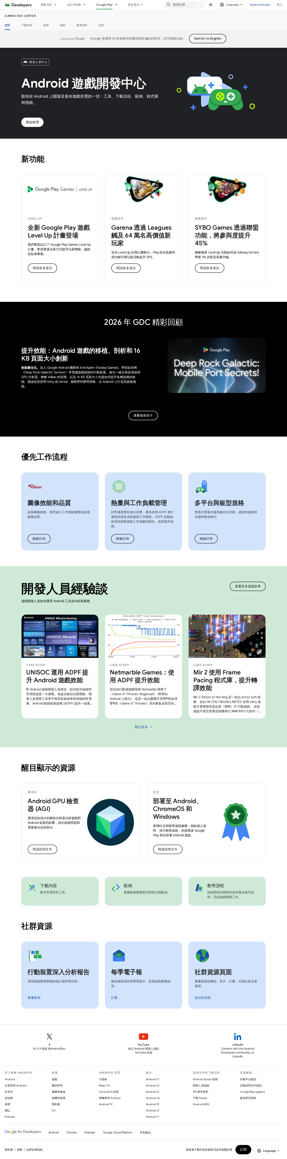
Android (10, 1079)
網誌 (7, 1110)
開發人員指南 (201, 1085)
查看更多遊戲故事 (248, 586)
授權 (19, 1149)
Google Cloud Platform (117, 1132)
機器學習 (57, 1085)
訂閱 (243, 1150)
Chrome (72, 1132)
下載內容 (26, 25)
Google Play (104, 4)
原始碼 (9, 1098)
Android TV (106, 1104)
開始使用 (32, 122)
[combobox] (184, 4)
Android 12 (152, 1110)
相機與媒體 (58, 1098)
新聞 (7, 1104)
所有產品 (145, 1132)
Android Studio (260, 4)
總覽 (7, 25)
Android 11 (152, 1116)
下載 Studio (200, 1098)
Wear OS (104, 1085)
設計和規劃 (74, 4)
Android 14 (153, 1098)
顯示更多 (144, 727)
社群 (101, 25)
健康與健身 (58, 1091)
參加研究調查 (248, 1098)
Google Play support (252, 1091)
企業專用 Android (15, 1085)
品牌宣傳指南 (34, 1149)
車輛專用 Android (109, 1098)
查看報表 (34, 998)
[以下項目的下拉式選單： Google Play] (118, 4)
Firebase (89, 1132)
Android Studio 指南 (205, 1079)
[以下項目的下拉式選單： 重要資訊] (57, 4)
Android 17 (152, 1079)
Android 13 (152, 1104)
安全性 (9, 1091)
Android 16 (153, 1085)
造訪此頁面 (203, 998)
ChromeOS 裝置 (109, 1091)
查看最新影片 (143, 415)
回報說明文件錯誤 (251, 1085)
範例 (46, 25)
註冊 (114, 998)
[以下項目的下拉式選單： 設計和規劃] (86, 4)
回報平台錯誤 (248, 1079)
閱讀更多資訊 (42, 268)
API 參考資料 (200, 1091)
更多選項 (133, 4)
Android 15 (152, 1091)
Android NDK (201, 1104)
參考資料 (81, 25)
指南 (62, 25)
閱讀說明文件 (42, 849)
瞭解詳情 (39, 539)
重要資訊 (46, 4)
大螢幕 (103, 1079)
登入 (280, 4)
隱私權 (56, 1104)
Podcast (10, 1116)
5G (54, 1110)
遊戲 (54, 1079)
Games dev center (20, 16)
